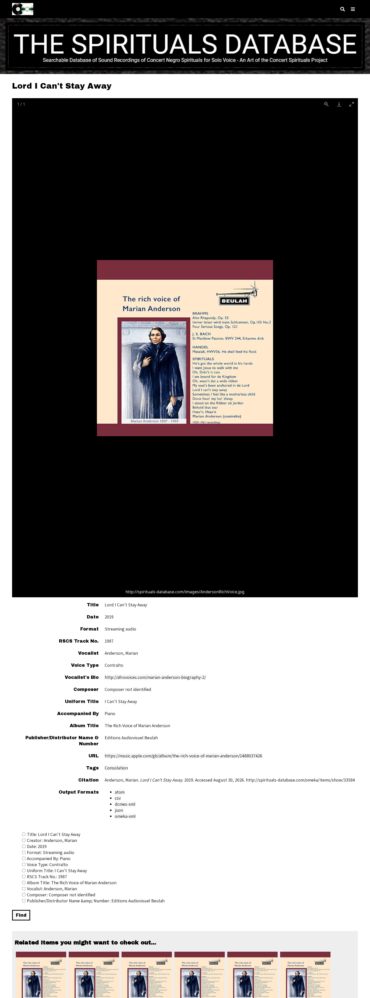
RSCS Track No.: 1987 (47, 876)
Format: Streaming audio (50, 852)
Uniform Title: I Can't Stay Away (57, 870)
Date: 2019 (37, 846)
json (119, 810)
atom (120, 792)
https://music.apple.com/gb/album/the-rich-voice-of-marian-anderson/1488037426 (183, 756)
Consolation (116, 768)
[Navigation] (353, 9)
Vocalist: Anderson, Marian (52, 889)
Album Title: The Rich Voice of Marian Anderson (72, 882)
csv (118, 798)
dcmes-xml (125, 804)
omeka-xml (125, 816)
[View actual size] (326, 104)
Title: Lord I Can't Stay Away (53, 834)
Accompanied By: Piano (48, 858)
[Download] (339, 104)
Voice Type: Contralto (47, 864)
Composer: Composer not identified (61, 895)
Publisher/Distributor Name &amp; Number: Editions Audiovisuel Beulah (96, 901)
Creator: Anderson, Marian (52, 840)
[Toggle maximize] (351, 104)
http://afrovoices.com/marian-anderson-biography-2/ (155, 677)
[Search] (342, 9)
